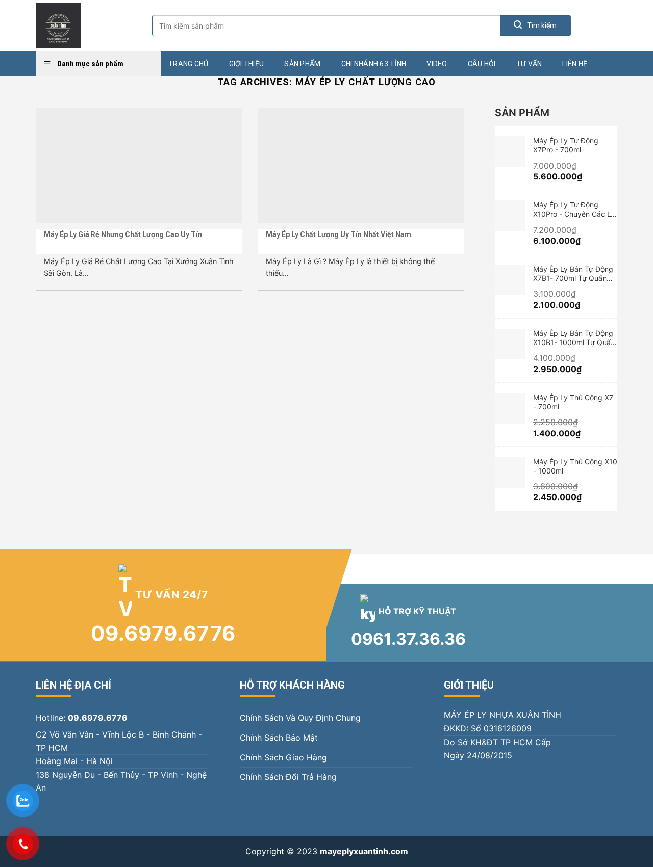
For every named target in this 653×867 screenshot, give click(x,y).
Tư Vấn (529, 64)
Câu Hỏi (482, 64)
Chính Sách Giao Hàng (283, 757)
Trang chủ (188, 64)
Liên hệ (574, 64)
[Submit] (535, 25)
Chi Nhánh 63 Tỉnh (374, 64)
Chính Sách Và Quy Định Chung (300, 718)
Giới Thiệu (246, 64)
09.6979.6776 (163, 633)
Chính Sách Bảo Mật (279, 737)
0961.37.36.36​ (408, 639)
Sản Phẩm (302, 64)
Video (436, 64)
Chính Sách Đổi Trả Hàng (288, 777)
